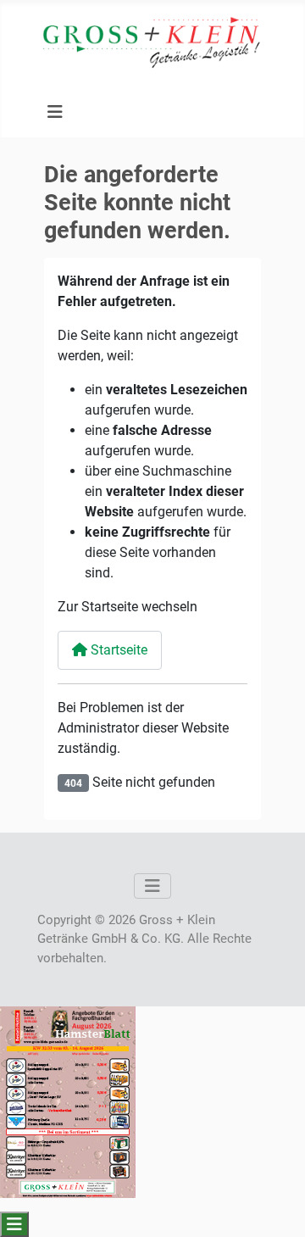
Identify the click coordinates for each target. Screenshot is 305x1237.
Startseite (117, 650)
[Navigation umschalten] (55, 112)
